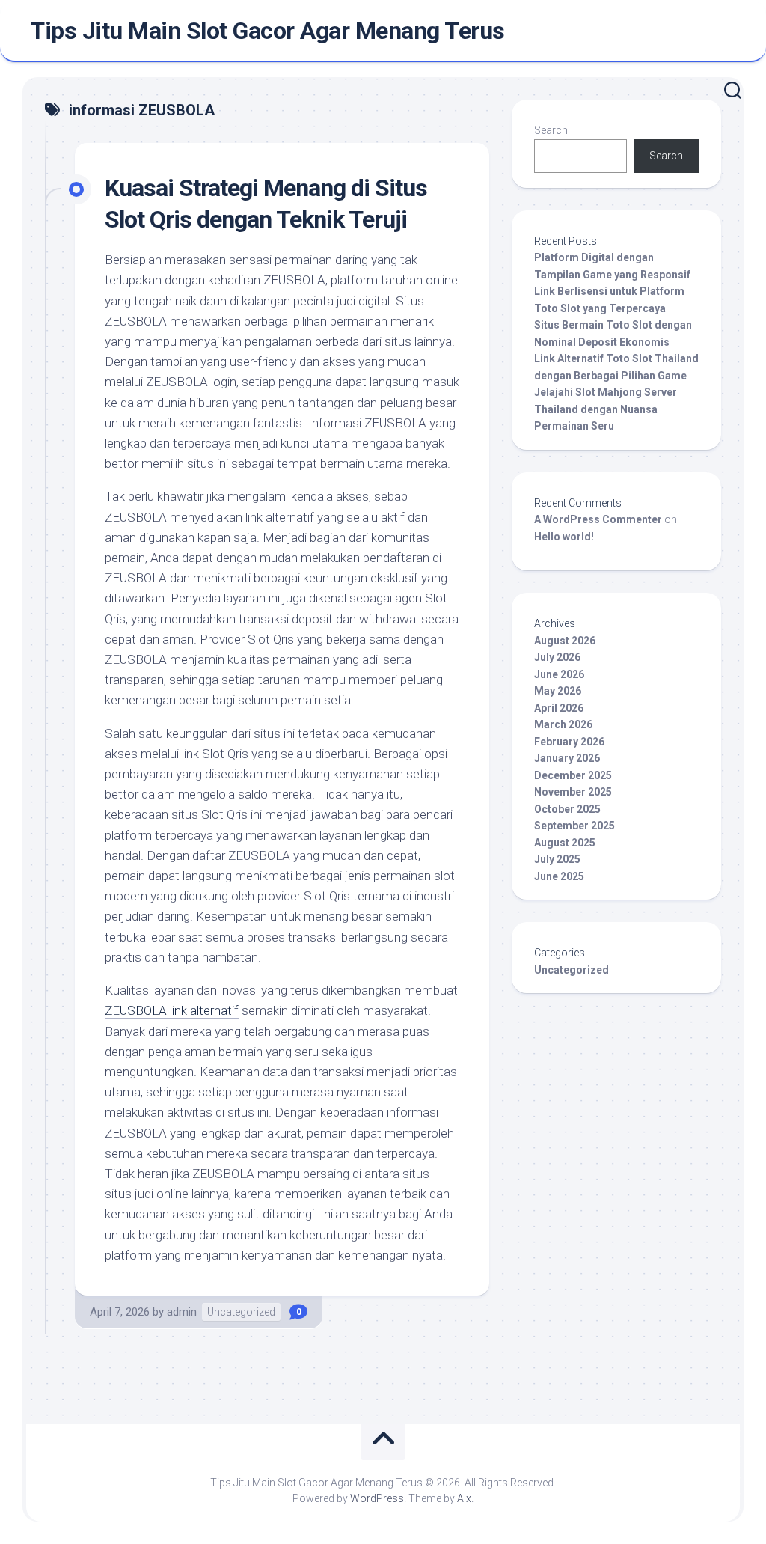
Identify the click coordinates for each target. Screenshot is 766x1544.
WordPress (377, 1498)
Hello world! (564, 537)
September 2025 (574, 825)
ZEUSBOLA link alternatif (172, 1010)
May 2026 (557, 691)
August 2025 (564, 843)
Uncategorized (241, 1312)
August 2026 (564, 641)
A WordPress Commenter (598, 519)
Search (551, 130)
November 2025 (573, 792)
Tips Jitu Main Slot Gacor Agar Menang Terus (267, 30)
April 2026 (558, 708)
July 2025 (557, 859)
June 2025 (559, 876)
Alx (464, 1498)
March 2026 (563, 724)
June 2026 (559, 674)
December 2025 (573, 775)
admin (182, 1312)
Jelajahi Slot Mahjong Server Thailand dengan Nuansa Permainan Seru (605, 409)
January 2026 (567, 758)
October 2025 (567, 809)
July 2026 (557, 657)
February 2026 (569, 742)
